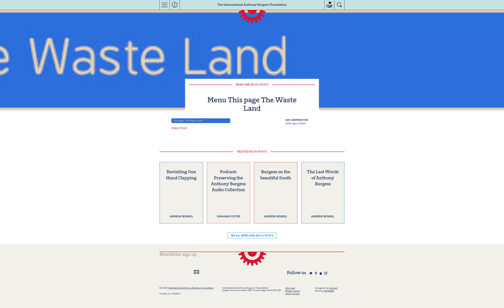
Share (175, 127)
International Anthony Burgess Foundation (191, 288)
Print (184, 127)
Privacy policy (292, 290)
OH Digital (328, 290)
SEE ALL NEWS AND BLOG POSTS (252, 235)
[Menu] (165, 5)
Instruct (333, 288)
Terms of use (292, 293)
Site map (290, 288)
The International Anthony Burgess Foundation (252, 5)
